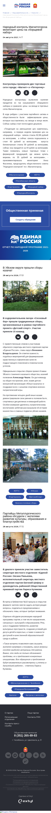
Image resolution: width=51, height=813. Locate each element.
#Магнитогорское (16, 175)
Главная (6, 13)
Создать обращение (26, 220)
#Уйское (34, 491)
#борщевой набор (35, 187)
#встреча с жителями (35, 695)
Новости (34, 13)
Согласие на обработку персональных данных (25, 789)
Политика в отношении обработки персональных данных (25, 785)
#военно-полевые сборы (26, 503)
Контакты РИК (33, 717)
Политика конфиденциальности (25, 782)
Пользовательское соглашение (25, 780)
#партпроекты (14, 187)
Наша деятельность (20, 13)
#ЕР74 (37, 175)
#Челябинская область (25, 181)
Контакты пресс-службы (12, 724)
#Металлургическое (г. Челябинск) (25, 683)
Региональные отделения (11, 718)
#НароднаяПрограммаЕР (25, 689)
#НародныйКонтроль (26, 193)
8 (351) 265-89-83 (25, 735)
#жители (12, 695)
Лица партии (33, 713)
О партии (9, 713)
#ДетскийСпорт (35, 497)
